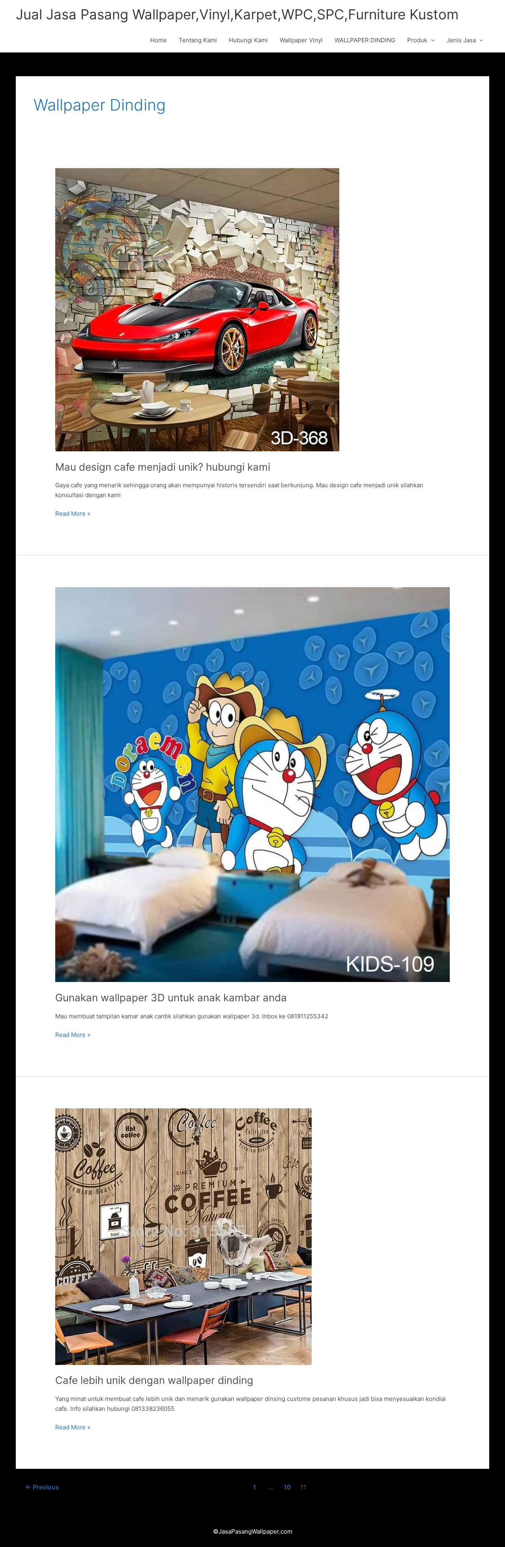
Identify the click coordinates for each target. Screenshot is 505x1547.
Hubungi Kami (248, 40)
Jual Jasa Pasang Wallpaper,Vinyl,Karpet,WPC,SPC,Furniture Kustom (237, 14)
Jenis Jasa (461, 40)
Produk (417, 40)
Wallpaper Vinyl (301, 40)
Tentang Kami (198, 40)
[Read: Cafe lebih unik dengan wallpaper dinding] (183, 1236)
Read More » (72, 513)
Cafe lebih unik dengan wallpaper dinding (154, 1380)
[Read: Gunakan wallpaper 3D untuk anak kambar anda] (252, 784)
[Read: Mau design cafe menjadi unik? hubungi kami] (197, 308)
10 (287, 1487)
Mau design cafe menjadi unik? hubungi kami (162, 467)
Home (158, 40)
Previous (42, 1487)
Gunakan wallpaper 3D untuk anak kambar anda (171, 997)
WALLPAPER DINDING (365, 40)
